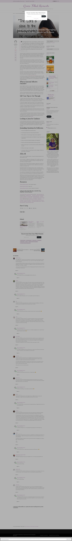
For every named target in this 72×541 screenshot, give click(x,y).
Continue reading (36, 18)
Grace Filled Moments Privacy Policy (5, 539)
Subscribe (43, 16)
